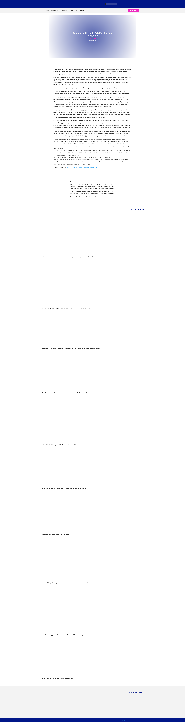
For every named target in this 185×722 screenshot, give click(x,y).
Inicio (47, 10)
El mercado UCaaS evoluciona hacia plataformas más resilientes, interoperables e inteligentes (71, 348)
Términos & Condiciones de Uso (105, 720)
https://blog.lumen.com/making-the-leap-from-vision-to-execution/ (82, 167)
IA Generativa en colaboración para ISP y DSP (56, 534)
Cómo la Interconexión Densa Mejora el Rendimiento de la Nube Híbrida (64, 488)
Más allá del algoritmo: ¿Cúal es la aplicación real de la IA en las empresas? (65, 583)
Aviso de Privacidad (117, 720)
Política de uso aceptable (139, 720)
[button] (137, 2)
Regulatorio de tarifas (128, 720)
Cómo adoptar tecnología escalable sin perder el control (59, 445)
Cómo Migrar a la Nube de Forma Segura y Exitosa (57, 678)
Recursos (81, 10)
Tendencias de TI (55, 10)
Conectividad (64, 10)
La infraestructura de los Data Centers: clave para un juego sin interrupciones (66, 308)
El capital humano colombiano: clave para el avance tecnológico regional (64, 393)
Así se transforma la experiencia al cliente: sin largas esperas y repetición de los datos (68, 257)
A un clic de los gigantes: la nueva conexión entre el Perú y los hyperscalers (65, 635)
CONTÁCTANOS (133, 10)
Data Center (74, 10)
